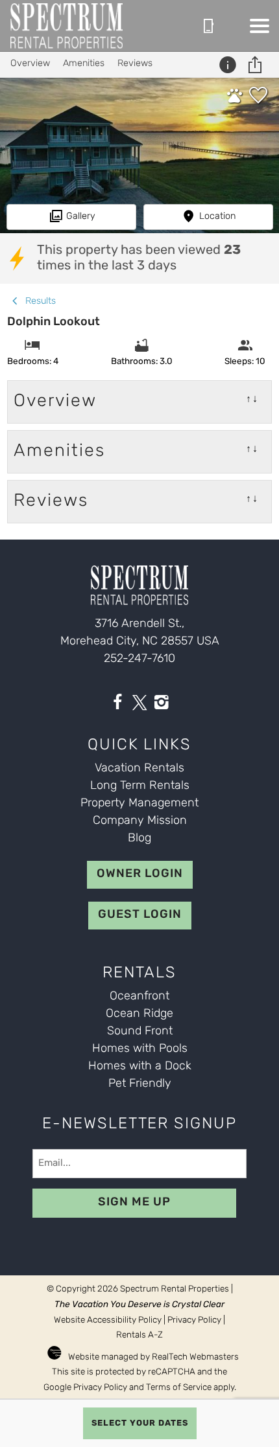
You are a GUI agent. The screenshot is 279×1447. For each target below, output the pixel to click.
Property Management (139, 804)
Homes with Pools (140, 1049)
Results (39, 301)
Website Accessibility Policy (108, 1320)
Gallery (80, 217)
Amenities (83, 64)
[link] (258, 100)
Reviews (134, 64)
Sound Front (140, 1032)
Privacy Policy (194, 1320)
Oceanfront (139, 997)
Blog (139, 839)
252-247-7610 (139, 659)
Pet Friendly (139, 1084)
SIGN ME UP (134, 1203)
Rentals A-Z (139, 1335)
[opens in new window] (117, 705)
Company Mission (140, 821)
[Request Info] (229, 64)
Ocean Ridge (139, 1014)
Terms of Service (179, 1388)
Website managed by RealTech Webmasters (153, 1357)
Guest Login (140, 915)
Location (217, 217)
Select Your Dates (139, 1423)
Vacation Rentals (139, 769)
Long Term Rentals (139, 786)
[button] (259, 26)
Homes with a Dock (139, 1067)
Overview (30, 64)
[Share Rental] (257, 64)
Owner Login (140, 874)
